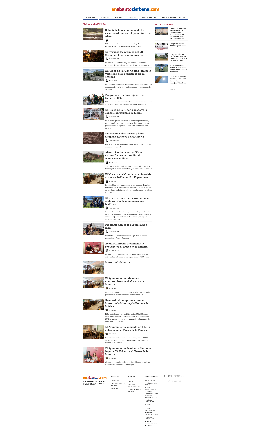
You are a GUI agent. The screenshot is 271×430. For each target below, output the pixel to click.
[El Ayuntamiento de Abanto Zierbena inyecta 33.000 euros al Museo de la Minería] (93, 355)
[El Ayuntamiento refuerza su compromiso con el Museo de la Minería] (93, 282)
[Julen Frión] (106, 40)
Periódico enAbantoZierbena (151, 413)
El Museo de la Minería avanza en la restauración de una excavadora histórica (127, 201)
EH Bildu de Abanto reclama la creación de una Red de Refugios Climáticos (178, 80)
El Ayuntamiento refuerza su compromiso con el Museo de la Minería (124, 281)
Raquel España (114, 59)
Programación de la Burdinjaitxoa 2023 (126, 226)
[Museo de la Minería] (93, 267)
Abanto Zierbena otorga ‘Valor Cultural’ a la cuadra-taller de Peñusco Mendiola (123, 155)
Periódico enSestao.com (149, 400)
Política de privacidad (115, 379)
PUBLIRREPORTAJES (149, 18)
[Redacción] (106, 288)
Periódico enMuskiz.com (149, 417)
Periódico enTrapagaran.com (151, 405)
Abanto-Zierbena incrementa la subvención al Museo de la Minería (126, 245)
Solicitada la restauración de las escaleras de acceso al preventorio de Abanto (128, 33)
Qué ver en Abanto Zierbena (134, 390)
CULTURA (118, 18)
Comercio (131, 384)
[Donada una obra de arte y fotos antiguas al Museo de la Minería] (93, 138)
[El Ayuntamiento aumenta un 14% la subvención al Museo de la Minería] (93, 332)
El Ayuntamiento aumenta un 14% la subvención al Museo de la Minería (127, 328)
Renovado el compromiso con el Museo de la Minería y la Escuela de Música (126, 303)
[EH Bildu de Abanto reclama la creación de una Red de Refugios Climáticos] (161, 79)
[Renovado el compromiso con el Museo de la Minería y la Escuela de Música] (93, 304)
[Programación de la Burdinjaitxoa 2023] (93, 229)
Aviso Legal (115, 376)
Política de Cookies (117, 383)
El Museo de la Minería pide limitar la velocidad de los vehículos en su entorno (128, 73)
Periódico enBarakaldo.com (151, 388)
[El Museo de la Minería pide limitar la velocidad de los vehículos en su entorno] (93, 75)
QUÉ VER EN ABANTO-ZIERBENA (173, 18)
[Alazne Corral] (106, 208)
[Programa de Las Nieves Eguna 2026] (161, 46)
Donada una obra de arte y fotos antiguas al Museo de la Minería (124, 135)
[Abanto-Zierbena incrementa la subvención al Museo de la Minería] (93, 248)
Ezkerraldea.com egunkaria (151, 424)
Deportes (131, 379)
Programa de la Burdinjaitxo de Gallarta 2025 (124, 96)
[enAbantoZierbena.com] (135, 8)
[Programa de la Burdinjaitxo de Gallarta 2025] (93, 99)
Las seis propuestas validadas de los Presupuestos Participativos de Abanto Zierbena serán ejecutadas (178, 33)
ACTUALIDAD (90, 18)
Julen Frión (113, 40)
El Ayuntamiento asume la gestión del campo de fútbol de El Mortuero (178, 68)
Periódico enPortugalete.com (151, 392)
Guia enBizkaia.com (151, 376)
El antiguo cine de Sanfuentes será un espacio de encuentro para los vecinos (178, 57)
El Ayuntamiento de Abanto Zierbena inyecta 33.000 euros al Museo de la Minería (128, 351)
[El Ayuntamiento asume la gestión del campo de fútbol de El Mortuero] (161, 68)
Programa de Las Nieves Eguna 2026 (178, 45)
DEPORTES (105, 18)
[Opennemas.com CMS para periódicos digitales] (174, 378)
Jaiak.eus (148, 421)
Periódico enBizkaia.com (150, 379)
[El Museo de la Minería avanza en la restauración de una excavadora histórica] (93, 202)
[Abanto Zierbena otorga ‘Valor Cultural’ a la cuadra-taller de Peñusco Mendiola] (93, 156)
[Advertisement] (171, 104)
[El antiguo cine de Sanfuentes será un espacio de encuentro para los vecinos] (161, 57)
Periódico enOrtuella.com (150, 409)
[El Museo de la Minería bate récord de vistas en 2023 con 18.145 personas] (93, 178)
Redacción (112, 288)
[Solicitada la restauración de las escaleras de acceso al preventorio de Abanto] (93, 34)
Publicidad (114, 386)
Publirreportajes (134, 387)
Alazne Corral (114, 208)
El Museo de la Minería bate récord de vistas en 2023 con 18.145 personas (128, 176)
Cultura (130, 381)
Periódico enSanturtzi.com (151, 396)
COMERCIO (132, 18)
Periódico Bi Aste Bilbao (151, 384)
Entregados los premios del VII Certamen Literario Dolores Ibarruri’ (127, 53)
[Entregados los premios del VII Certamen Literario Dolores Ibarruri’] (93, 56)
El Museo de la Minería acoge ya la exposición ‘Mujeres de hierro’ (126, 111)
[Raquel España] (106, 58)
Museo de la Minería (117, 262)
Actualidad (132, 376)
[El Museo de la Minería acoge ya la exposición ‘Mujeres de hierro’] (93, 114)
